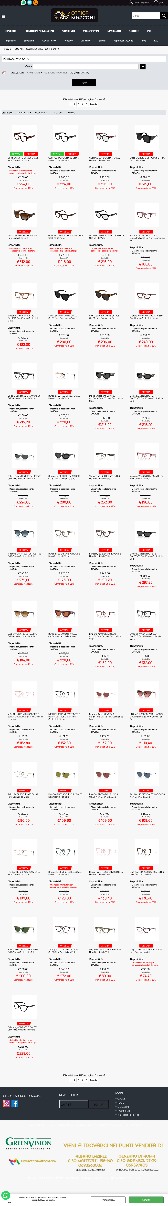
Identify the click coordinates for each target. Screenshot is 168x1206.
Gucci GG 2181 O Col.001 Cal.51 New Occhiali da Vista (106, 237)
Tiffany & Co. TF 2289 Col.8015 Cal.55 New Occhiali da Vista (63, 951)
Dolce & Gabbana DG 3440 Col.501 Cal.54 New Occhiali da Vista (24, 397)
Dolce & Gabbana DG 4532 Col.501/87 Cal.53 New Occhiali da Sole (146, 556)
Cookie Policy (49, 40)
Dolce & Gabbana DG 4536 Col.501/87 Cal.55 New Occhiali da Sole (106, 398)
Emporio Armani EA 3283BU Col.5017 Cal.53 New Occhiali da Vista (145, 636)
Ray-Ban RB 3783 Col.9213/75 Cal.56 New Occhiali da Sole (103, 795)
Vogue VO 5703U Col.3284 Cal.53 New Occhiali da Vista (146, 951)
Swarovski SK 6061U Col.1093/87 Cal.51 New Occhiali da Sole (64, 477)
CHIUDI (165, 1197)
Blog (144, 40)
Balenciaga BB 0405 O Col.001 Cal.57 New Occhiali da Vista (22, 1028)
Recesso (68, 40)
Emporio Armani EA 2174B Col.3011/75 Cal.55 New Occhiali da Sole (106, 717)
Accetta (146, 1199)
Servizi (102, 40)
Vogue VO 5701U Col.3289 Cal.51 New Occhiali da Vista (105, 951)
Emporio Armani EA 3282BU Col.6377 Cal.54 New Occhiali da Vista (105, 636)
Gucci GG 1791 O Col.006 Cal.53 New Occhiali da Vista (23, 159)
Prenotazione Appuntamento (39, 30)
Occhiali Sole (68, 30)
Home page (11, 30)
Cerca (28, 66)
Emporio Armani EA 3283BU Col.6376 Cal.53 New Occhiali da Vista (23, 318)
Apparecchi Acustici (123, 40)
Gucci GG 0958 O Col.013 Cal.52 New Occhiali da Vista (104, 159)
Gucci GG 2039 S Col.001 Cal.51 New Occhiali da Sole (147, 159)
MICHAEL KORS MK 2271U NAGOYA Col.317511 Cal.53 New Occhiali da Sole (146, 717)
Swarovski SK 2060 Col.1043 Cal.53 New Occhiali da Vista (65, 873)
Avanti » (93, 104)
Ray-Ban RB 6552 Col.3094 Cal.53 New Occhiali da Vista (24, 873)
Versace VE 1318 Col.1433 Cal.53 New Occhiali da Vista (104, 477)
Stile (149, 30)
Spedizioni (29, 40)
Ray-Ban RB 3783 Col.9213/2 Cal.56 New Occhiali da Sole (65, 795)
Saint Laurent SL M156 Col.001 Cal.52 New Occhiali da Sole (63, 317)
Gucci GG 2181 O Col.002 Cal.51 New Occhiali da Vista (65, 237)
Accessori (134, 30)
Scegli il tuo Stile (56, 72)
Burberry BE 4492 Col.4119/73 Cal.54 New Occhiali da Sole (62, 635)
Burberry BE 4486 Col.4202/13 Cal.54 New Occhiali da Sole (22, 635)
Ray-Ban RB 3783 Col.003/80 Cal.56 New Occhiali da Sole (147, 795)
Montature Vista (91, 30)
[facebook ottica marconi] (14, 1103)
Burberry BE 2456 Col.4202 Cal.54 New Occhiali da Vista (65, 555)
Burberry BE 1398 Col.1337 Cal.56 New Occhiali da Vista (64, 397)
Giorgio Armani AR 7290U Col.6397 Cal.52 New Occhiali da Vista (147, 317)
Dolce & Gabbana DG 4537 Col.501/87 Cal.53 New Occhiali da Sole (146, 398)
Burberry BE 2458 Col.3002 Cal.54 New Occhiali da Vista (106, 555)
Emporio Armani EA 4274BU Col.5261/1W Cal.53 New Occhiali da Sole (147, 238)
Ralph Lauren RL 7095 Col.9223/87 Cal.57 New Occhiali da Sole (25, 477)
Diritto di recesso (128, 1115)
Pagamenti (10, 40)
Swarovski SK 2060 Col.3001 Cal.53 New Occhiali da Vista (106, 873)
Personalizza (108, 1199)
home (120, 1102)
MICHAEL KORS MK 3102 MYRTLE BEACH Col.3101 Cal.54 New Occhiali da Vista (25, 717)
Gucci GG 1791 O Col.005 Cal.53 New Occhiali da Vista (63, 159)
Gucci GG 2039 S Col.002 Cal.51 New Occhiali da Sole (23, 237)
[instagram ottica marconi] (6, 1103)
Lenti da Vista (114, 30)
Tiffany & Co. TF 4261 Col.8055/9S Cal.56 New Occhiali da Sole (24, 555)
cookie (8, 1202)
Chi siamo (86, 40)
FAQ (156, 40)
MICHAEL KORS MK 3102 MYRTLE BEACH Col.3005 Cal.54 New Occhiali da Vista (64, 717)
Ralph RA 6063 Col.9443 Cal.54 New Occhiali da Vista (23, 795)
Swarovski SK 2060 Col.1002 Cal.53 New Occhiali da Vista (147, 873)
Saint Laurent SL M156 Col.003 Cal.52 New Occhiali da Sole (104, 317)
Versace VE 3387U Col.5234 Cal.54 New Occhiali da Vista (147, 477)
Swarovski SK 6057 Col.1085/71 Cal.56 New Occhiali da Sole (23, 951)
